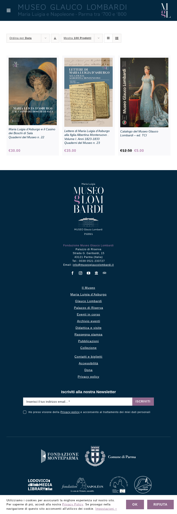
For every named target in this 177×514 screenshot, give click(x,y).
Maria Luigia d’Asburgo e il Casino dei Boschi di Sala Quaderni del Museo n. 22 (32, 133)
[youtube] (88, 273)
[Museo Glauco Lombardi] (166, 5)
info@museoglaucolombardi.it (93, 264)
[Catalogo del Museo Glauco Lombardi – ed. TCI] (144, 60)
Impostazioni (105, 508)
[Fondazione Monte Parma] (59, 451)
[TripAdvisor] (104, 273)
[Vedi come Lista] (117, 38)
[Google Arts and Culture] (96, 273)
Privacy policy (70, 412)
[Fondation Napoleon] (82, 479)
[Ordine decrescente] (55, 38)
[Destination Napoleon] (119, 478)
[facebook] (72, 273)
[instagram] (80, 273)
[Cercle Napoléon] (143, 478)
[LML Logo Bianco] (40, 478)
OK (135, 504)
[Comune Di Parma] (110, 447)
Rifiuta (160, 504)
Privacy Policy (72, 504)
